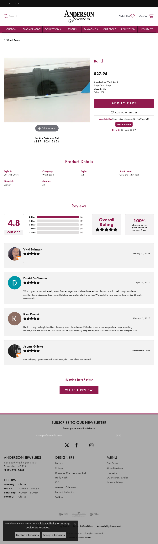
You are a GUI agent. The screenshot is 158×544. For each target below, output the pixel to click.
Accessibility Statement (109, 526)
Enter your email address (79, 428)
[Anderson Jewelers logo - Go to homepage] (79, 16)
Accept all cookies (54, 535)
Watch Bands (13, 40)
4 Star (32, 220)
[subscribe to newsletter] (118, 435)
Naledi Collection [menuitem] (65, 492)
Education (128, 29)
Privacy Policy (115, 482)
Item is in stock (124, 124)
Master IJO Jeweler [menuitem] (66, 487)
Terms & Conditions (83, 526)
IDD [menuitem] (57, 482)
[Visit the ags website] (79, 514)
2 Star (32, 228)
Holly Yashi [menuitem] (61, 477)
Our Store (109, 29)
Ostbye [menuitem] (59, 496)
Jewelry (72, 29)
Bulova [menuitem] (59, 463)
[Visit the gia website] (94, 514)
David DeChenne (35, 278)
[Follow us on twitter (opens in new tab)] (67, 445)
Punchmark (85, 537)
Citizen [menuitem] (59, 468)
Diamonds (91, 29)
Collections (53, 29)
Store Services (115, 468)
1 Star (32, 232)
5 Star (32, 217)
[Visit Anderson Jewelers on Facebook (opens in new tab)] (76, 445)
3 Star (32, 224)
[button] (14, 3)
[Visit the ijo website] (63, 514)
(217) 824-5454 (47, 141)
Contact (147, 29)
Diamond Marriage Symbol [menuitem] (70, 472)
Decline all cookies (27, 535)
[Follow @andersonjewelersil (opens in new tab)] (91, 445)
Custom (11, 29)
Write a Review (79, 390)
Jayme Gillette (33, 346)
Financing (112, 472)
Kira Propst (31, 314)
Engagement (31, 29)
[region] (47, 90)
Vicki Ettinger (32, 249)
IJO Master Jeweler (117, 477)
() (81, 217)
